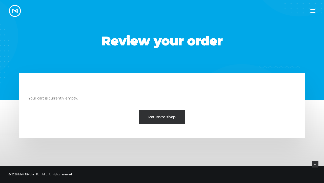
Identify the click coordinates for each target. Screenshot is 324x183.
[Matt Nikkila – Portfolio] (15, 11)
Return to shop (162, 117)
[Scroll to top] (315, 164)
